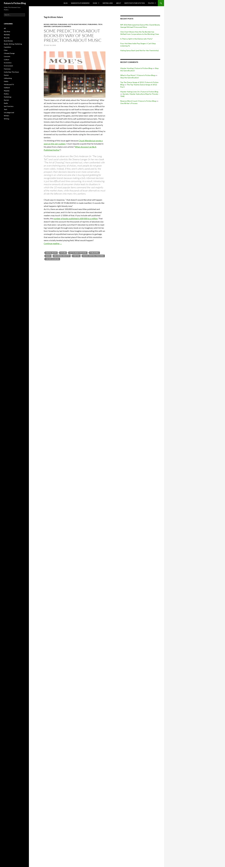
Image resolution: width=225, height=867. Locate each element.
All (5, 28)
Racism (6, 100)
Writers (47, 26)
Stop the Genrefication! (129, 77)
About (118, 3)
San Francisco (8, 106)
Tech (100, 24)
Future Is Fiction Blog (15, 3)
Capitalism (56, 26)
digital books (51, 253)
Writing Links (108, 3)
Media (6, 81)
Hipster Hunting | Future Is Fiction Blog (136, 68)
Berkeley (7, 35)
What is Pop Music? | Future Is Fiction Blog (137, 75)
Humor (6, 75)
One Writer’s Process (129, 103)
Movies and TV (9, 84)
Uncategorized (9, 112)
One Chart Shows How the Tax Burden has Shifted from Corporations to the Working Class (139, 33)
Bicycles (7, 38)
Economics (66, 26)
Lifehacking (8, 78)
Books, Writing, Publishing (55, 24)
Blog (66, 3)
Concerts (7, 56)
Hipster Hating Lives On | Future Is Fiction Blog (139, 92)
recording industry (62, 256)
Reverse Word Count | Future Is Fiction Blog (138, 101)
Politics (151, 3)
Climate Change (9, 53)
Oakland (7, 88)
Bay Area (7, 31)
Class (5, 50)
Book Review (8, 41)
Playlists (6, 91)
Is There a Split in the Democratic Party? (136, 39)
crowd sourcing (52, 259)
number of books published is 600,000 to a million (75, 218)
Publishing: (93, 24)
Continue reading (53, 243)
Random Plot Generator (80, 3)
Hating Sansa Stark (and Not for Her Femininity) (139, 50)
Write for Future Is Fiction (134, 3)
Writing (76, 256)
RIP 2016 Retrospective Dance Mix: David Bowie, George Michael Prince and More (140, 26)
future (63, 253)
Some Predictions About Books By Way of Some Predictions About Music (72, 35)
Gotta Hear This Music (77, 24)
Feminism (7, 69)
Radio (48, 256)
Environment (8, 66)
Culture (6, 60)
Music (95, 3)
